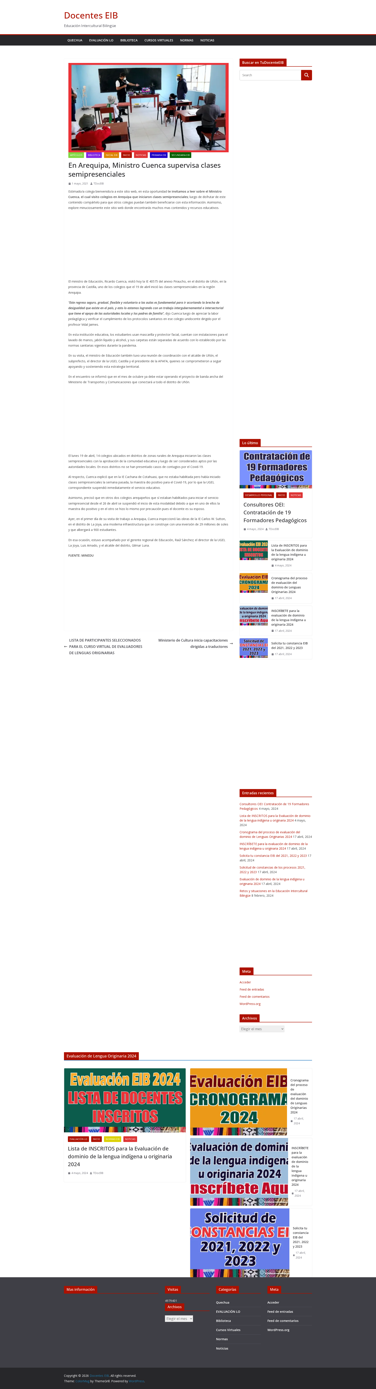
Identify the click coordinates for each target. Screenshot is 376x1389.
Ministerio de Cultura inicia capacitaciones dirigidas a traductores (193, 643)
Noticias (207, 40)
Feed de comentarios (255, 996)
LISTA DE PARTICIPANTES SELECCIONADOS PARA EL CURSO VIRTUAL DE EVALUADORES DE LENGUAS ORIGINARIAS (105, 646)
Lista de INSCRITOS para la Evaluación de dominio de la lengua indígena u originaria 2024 (289, 552)
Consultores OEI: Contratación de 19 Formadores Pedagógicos (275, 512)
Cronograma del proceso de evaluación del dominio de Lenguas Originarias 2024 (289, 585)
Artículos (76, 155)
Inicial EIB (111, 155)
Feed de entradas (252, 989)
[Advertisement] (148, 245)
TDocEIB (99, 183)
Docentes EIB (91, 15)
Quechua (74, 40)
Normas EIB (112, 1139)
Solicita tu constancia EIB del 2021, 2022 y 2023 (289, 645)
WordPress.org (250, 1004)
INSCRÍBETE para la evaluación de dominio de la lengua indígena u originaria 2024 (288, 618)
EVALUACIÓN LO (101, 40)
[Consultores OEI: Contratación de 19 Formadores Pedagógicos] (276, 469)
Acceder (245, 982)
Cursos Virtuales (158, 40)
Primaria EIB (159, 155)
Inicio (126, 155)
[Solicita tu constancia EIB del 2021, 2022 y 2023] (254, 648)
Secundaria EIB (180, 155)
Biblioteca (129, 40)
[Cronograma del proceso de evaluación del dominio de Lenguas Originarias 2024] (254, 588)
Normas (186, 40)
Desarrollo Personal (258, 495)
